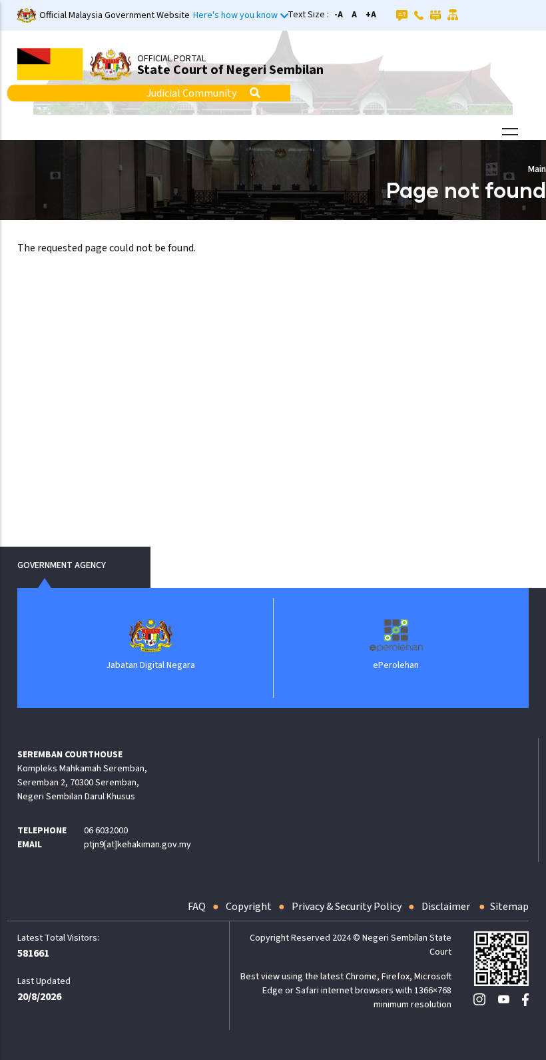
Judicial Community (191, 93)
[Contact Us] (418, 14)
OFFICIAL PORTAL (171, 58)
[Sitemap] (453, 14)
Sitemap (509, 906)
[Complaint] (435, 14)
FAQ (197, 906)
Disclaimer (446, 906)
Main (537, 169)
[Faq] (402, 14)
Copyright (249, 906)
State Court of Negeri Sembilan (230, 70)
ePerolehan (396, 665)
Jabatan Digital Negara (150, 665)
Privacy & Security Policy (347, 906)
